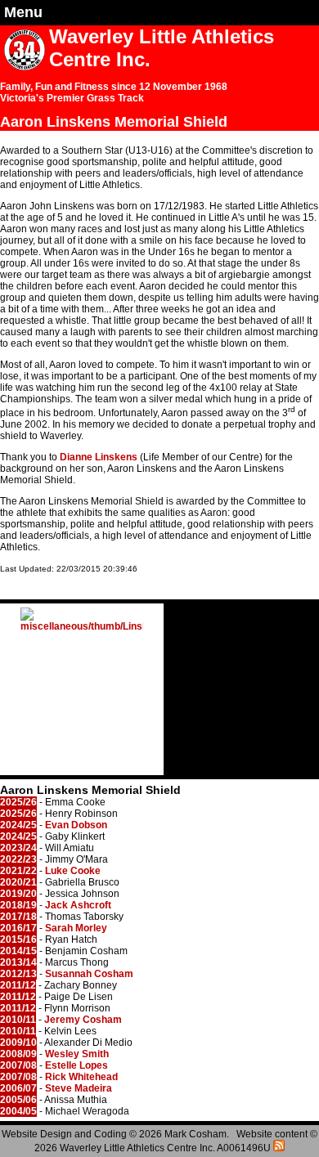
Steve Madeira (78, 1088)
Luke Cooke (73, 871)
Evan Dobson (76, 825)
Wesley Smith (77, 1054)
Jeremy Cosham (83, 1019)
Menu (23, 12)
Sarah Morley (76, 928)
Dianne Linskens (98, 457)
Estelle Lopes (76, 1065)
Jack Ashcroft (78, 905)
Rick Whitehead (81, 1077)
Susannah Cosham (89, 974)
